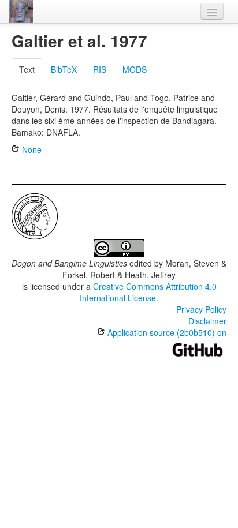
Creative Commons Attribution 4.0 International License (148, 292)
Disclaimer (207, 321)
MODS (134, 69)
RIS (99, 69)
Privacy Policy (201, 309)
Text (27, 69)
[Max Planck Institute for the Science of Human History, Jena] (35, 215)
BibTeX (64, 69)
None (31, 149)
